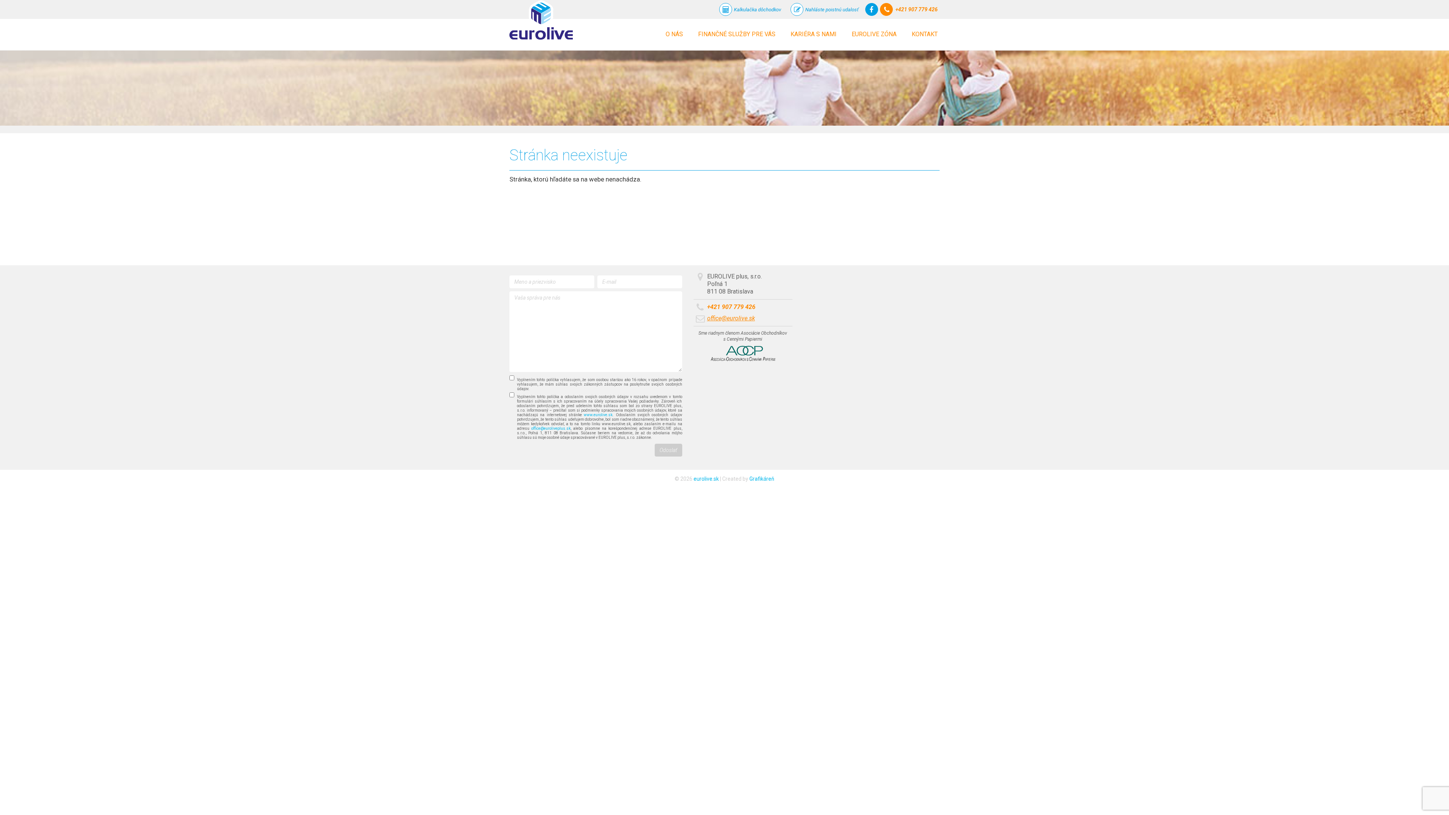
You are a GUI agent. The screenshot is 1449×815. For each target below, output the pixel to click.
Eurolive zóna (874, 34)
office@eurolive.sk (731, 318)
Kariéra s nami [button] (814, 34)
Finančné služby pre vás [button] (736, 34)
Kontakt (925, 34)
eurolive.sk (706, 479)
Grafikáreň (761, 479)
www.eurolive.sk (598, 415)
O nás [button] (674, 34)
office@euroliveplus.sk (551, 428)
